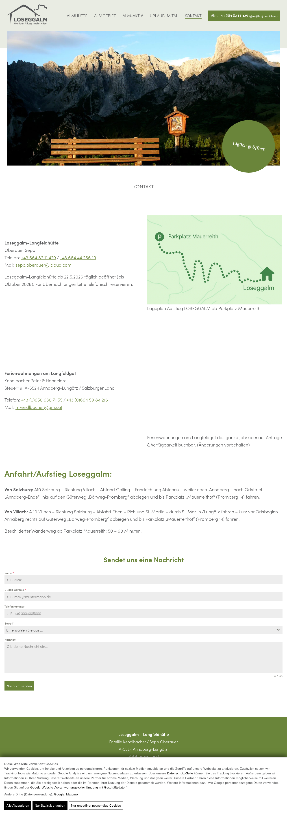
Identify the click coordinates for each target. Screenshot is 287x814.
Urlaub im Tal (164, 15)
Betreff (8, 623)
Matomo (72, 794)
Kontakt (193, 15)
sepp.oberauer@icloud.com (43, 264)
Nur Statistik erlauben (50, 805)
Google (59, 794)
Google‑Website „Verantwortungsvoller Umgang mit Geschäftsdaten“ (79, 787)
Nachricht (10, 639)
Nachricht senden (19, 686)
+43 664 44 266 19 (78, 257)
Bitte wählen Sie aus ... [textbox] (24, 629)
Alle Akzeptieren (18, 805)
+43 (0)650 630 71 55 (42, 399)
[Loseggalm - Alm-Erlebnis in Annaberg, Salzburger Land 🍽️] (27, 15)
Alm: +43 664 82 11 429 (244, 15)
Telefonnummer (14, 606)
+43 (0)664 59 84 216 (87, 399)
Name (9, 573)
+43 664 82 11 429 (38, 257)
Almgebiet (105, 15)
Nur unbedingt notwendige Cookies (96, 805)
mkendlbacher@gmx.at (38, 407)
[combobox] (143, 630)
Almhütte (77, 15)
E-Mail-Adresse (15, 589)
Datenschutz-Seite (180, 773)
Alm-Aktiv (133, 15)
